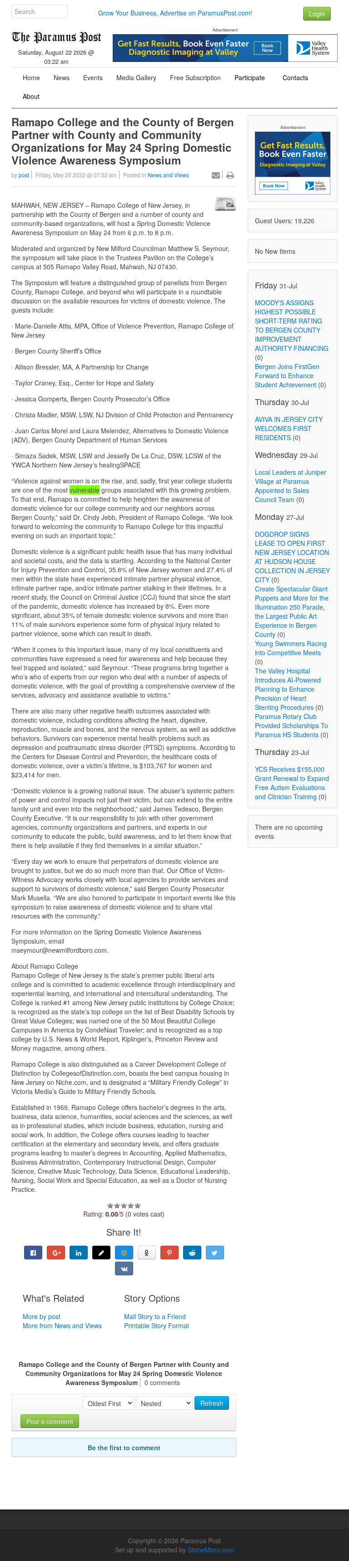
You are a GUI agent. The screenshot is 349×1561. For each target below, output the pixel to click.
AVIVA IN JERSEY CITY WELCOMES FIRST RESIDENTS (289, 428)
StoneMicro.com (211, 1549)
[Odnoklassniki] (147, 1252)
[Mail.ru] (124, 1252)
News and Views (168, 175)
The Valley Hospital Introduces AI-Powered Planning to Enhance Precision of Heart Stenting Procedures (288, 689)
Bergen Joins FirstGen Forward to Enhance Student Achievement (287, 375)
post (24, 175)
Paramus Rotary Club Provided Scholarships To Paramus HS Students (291, 725)
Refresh (211, 1402)
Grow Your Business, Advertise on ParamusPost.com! (175, 12)
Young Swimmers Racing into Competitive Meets (291, 648)
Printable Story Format (156, 1325)
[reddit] (192, 1252)
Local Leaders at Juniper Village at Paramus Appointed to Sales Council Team (290, 485)
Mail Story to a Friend (155, 1316)
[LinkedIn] (79, 1252)
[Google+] (56, 1252)
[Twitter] (215, 1252)
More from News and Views (62, 1325)
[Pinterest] (169, 1252)
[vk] (124, 1268)
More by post (41, 1316)
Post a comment (49, 1421)
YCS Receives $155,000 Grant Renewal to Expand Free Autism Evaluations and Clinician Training (292, 783)
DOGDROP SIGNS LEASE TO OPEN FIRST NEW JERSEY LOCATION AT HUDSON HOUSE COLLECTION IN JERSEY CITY (292, 556)
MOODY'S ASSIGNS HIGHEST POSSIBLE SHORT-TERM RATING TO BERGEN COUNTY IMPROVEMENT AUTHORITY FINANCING (292, 325)
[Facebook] (33, 1252)
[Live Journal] (101, 1252)
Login (317, 13)
